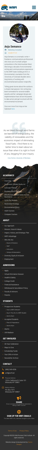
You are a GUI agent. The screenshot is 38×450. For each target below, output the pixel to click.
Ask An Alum (10, 316)
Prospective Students (12, 307)
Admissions (9, 265)
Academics (8, 175)
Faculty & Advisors (11, 292)
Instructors (10, 249)
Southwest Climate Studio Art (14, 184)
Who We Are (8, 240)
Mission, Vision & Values (13, 229)
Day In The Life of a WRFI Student (16, 313)
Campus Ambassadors (13, 252)
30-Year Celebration (11, 344)
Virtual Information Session (14, 274)
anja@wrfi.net (12, 53)
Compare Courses (10, 214)
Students (8, 301)
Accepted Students (11, 319)
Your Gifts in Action (11, 354)
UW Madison (9, 332)
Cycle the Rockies (10, 200)
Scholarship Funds (11, 351)
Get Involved (9, 338)
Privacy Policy (24, 431)
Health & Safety (10, 278)
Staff (8, 246)
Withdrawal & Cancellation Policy (16, 288)
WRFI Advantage (10, 236)
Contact (7, 364)
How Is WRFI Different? (13, 310)
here (13, 109)
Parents (7, 295)
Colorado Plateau (10, 188)
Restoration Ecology (11, 204)
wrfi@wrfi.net (10, 373)
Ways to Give (9, 347)
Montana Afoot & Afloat (12, 191)
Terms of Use (12, 431)
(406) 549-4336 (10, 369)
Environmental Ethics (11, 207)
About (6, 220)
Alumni (6, 329)
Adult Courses (9, 211)
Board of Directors (12, 243)
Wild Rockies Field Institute (9, 7)
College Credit (9, 281)
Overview (7, 181)
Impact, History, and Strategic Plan (16, 233)
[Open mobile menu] (34, 7)
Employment (8, 259)
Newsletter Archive (11, 358)
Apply (6, 271)
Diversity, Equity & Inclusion (14, 256)
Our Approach (9, 226)
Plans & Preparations (13, 322)
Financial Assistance (11, 285)
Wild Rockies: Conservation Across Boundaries (16, 196)
